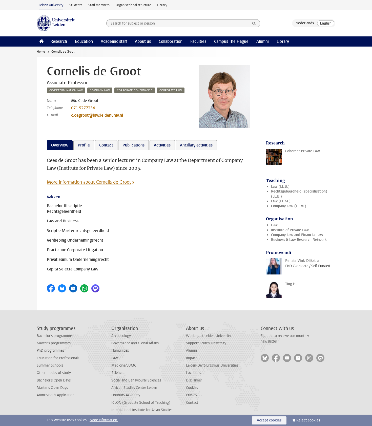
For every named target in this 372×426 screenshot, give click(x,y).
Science (117, 372)
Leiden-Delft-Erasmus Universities (212, 365)
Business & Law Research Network (299, 239)
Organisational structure (133, 5)
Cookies (192, 387)
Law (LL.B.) (280, 186)
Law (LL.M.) (281, 201)
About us (143, 41)
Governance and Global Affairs (135, 343)
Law (274, 225)
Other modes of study (54, 372)
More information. (104, 420)
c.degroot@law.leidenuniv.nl (97, 115)
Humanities (120, 350)
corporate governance (134, 90)
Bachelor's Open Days (54, 380)
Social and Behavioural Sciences (136, 380)
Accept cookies (269, 420)
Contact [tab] (106, 145)
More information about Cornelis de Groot (89, 182)
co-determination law (66, 90)
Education (84, 41)
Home (41, 52)
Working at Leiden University (208, 335)
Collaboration (170, 41)
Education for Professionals (58, 358)
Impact (191, 358)
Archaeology (121, 335)
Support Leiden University (206, 343)
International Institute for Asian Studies (141, 410)
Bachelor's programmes (55, 335)
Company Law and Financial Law (297, 234)
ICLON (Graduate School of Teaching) (140, 402)
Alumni (262, 41)
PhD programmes (50, 350)
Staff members (99, 5)
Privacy (191, 395)
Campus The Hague (231, 41)
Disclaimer (194, 380)
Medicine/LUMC (123, 365)
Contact (192, 402)
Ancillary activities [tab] (196, 145)
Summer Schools (50, 365)
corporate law (170, 90)
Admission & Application (55, 395)
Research (58, 41)
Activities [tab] (162, 145)
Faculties (198, 41)
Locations (193, 372)
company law (100, 90)
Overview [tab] (59, 145)
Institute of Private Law (290, 230)
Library (162, 5)
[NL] (304, 23)
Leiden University (51, 5)
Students (75, 5)
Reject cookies (308, 420)
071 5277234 (83, 108)
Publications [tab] (133, 145)
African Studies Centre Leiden (134, 387)
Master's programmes (54, 343)
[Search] (254, 23)
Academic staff (114, 41)
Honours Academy (125, 395)
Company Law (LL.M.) (288, 206)
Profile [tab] (84, 145)
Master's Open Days (52, 387)
